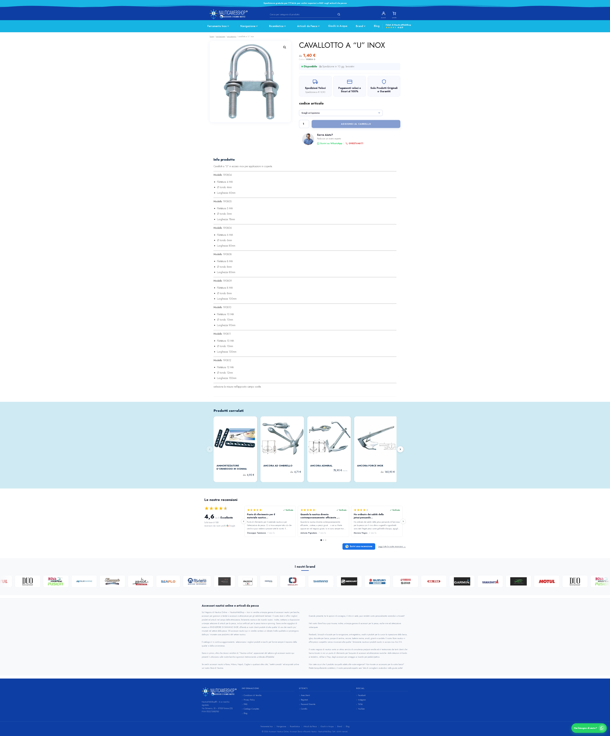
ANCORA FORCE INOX (370, 465)
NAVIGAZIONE (220, 36)
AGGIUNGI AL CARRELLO (356, 123)
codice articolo (311, 103)
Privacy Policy (249, 699)
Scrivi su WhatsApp (331, 143)
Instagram (362, 699)
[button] (285, 47)
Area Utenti (305, 695)
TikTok (360, 704)
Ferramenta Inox (217, 26)
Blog (377, 26)
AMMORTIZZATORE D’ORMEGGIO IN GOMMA (232, 467)
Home (212, 36)
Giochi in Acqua (337, 26)
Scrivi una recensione (361, 546)
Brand (359, 26)
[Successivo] (400, 449)
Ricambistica (276, 26)
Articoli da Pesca (307, 26)
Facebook (362, 695)
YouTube (361, 708)
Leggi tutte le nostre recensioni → (392, 546)
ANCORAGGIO (231, 36)
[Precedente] (243, 521)
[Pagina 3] (325, 540)
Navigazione (247, 26)
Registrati (304, 699)
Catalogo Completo (251, 708)
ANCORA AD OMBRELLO (277, 465)
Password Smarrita (308, 704)
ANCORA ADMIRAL (321, 465)
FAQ (245, 704)
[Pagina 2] (323, 540)
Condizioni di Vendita (252, 695)
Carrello (304, 708)
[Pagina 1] (321, 540)
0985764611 (356, 143)
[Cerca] (338, 14)
